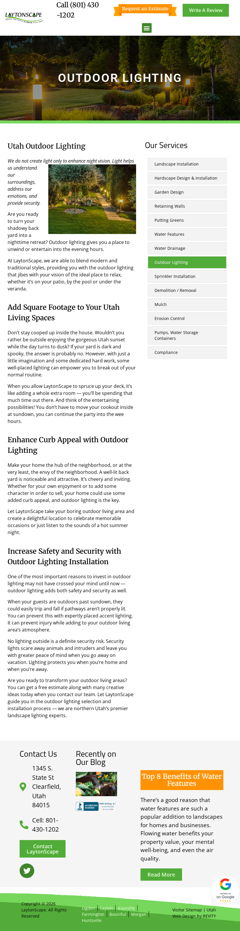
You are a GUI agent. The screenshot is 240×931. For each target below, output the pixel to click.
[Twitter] (27, 870)
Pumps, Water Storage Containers (176, 335)
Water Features (169, 234)
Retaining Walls (170, 206)
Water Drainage (170, 248)
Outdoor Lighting (171, 262)
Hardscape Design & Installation (186, 178)
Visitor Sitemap (187, 910)
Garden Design (169, 192)
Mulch (161, 304)
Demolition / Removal (175, 290)
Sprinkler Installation (175, 276)
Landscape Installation (177, 164)
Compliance (166, 352)
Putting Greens (169, 220)
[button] (147, 28)
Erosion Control (170, 318)
